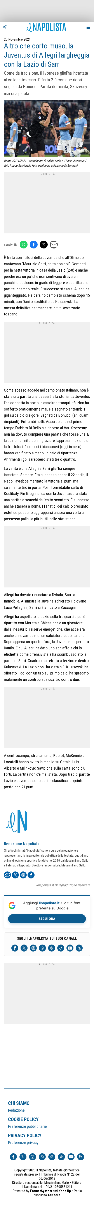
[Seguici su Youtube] (69, 948)
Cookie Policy (23, 1119)
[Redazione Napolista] (17, 821)
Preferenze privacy (23, 1142)
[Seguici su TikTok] (60, 948)
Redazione (16, 1110)
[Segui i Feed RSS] (79, 948)
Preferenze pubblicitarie (27, 1126)
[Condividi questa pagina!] (5, 27)
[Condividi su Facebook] (34, 244)
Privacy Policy (25, 1135)
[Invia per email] (54, 244)
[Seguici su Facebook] (14, 948)
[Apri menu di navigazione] (88, 27)
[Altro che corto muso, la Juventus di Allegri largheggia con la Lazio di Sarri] (47, 129)
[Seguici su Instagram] (33, 948)
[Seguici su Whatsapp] (42, 948)
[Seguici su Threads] (51, 948)
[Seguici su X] (24, 948)
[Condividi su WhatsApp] (24, 244)
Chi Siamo (19, 1103)
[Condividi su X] (44, 244)
